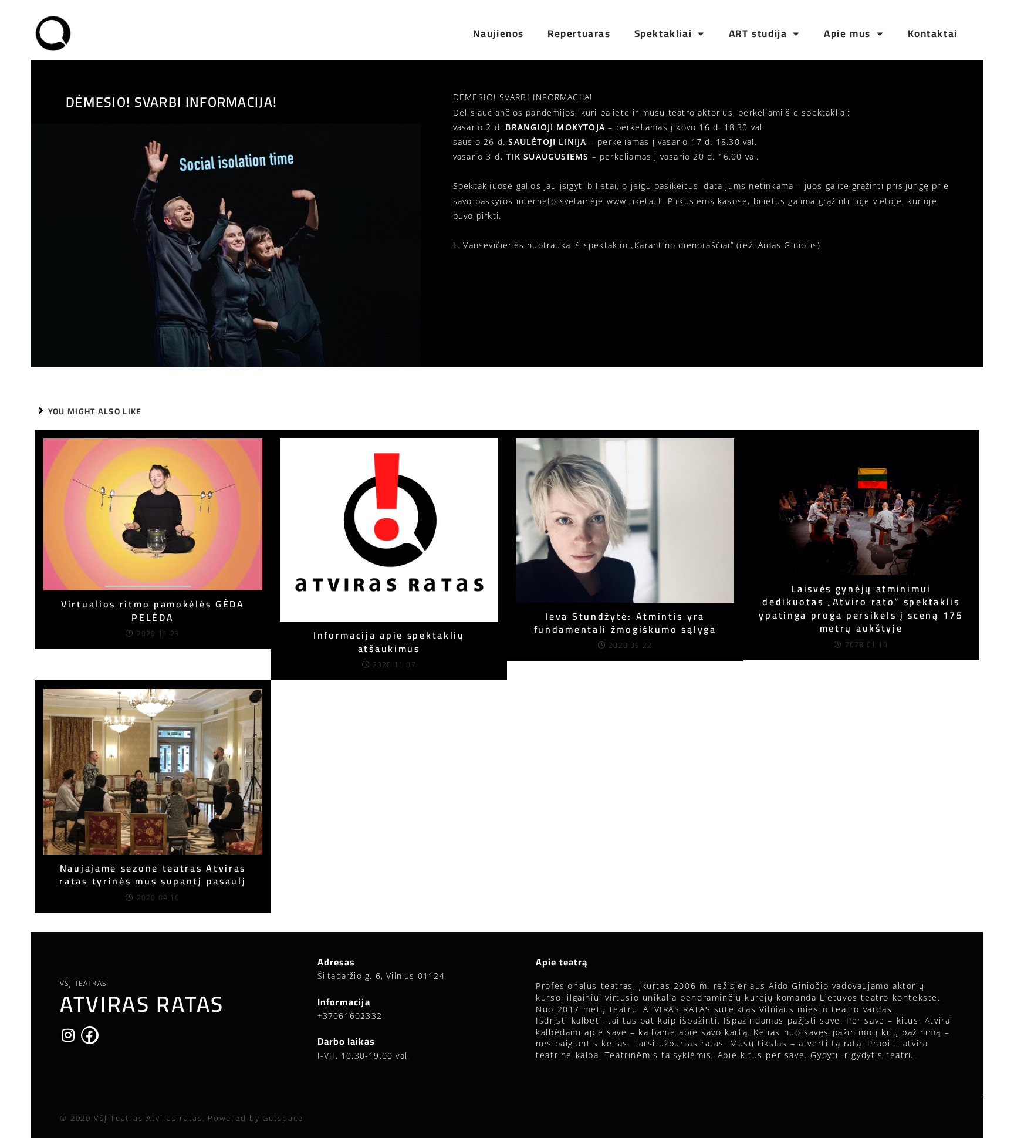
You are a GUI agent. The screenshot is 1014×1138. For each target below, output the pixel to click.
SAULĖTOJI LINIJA (547, 141)
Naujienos (498, 33)
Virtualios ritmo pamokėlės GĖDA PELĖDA (153, 610)
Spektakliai (663, 33)
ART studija (758, 33)
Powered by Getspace (255, 1118)
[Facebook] (90, 1035)
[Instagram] (68, 1035)
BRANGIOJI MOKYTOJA (555, 127)
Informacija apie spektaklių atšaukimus (389, 642)
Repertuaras (579, 33)
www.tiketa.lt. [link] (636, 201)
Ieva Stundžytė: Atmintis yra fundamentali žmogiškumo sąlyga (625, 623)
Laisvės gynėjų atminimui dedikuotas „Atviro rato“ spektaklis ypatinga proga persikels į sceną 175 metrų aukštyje (861, 608)
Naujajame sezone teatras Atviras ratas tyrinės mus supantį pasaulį (152, 875)
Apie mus (847, 33)
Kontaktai (933, 33)
